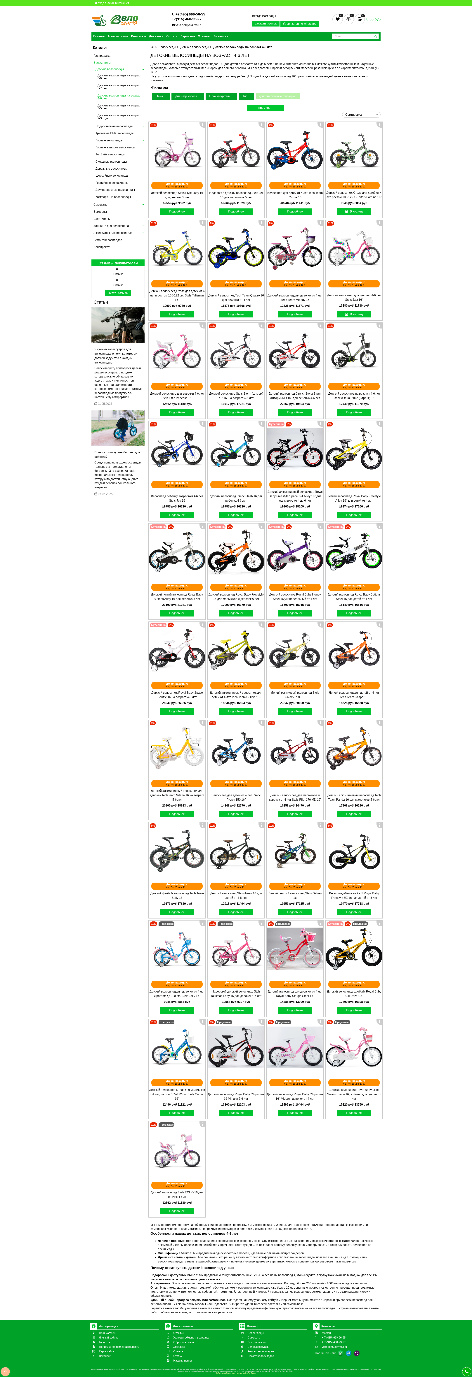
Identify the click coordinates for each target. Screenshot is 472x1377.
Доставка (156, 36)
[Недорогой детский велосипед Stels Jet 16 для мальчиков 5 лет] (236, 150)
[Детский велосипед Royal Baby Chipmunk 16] (295, 1047)
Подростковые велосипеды (114, 126)
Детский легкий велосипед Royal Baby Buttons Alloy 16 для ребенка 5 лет (177, 596)
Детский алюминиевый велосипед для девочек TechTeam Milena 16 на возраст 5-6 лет (177, 795)
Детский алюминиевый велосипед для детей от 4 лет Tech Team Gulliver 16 (236, 695)
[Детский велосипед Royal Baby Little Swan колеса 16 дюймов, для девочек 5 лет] (354, 1047)
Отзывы (204, 36)
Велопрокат (101, 247)
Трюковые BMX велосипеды (115, 133)
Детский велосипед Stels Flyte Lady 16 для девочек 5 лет (177, 195)
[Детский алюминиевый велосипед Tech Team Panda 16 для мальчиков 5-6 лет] (354, 748)
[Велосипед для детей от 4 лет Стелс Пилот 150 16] (236, 748)
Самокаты (100, 204)
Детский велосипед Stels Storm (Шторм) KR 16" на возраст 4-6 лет (236, 396)
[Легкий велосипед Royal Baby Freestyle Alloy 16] (354, 449)
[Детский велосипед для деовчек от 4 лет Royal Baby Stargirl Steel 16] (295, 949)
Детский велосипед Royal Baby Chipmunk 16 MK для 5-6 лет (236, 1096)
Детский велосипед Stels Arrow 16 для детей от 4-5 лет (236, 895)
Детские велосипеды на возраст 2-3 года (119, 117)
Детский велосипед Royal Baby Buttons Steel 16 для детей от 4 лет (354, 596)
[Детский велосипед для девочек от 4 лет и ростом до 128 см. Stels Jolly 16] (177, 949)
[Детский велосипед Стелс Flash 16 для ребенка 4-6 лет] (236, 449)
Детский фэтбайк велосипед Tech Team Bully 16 (177, 895)
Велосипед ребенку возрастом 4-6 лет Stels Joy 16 (177, 498)
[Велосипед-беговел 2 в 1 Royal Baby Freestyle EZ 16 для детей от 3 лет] (354, 850)
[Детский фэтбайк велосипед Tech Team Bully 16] (177, 850)
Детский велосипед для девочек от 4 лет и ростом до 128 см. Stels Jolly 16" (177, 993)
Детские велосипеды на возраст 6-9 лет (119, 77)
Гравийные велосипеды (112, 182)
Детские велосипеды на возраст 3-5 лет (119, 107)
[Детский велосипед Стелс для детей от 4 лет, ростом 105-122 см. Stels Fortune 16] (354, 150)
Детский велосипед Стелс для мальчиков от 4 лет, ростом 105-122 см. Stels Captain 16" (177, 1094)
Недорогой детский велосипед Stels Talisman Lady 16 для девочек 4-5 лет (236, 993)
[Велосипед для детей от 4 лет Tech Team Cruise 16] (295, 150)
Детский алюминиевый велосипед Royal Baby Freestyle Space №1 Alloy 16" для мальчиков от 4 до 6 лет (295, 496)
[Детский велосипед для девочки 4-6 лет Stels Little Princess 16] (177, 351)
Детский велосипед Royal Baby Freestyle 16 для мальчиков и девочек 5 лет (236, 596)
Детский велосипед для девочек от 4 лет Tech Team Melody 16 (295, 297)
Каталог (99, 36)
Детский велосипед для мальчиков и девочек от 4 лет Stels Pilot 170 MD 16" (295, 797)
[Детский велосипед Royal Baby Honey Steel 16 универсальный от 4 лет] (295, 552)
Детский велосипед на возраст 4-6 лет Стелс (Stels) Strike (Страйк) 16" (354, 396)
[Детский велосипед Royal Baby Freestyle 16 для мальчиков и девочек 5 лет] (236, 552)
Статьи (101, 302)
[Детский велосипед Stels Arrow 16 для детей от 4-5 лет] (236, 850)
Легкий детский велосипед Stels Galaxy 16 (295, 895)
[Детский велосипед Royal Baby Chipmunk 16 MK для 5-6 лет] (236, 1047)
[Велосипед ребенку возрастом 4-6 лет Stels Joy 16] (177, 449)
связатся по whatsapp (301, 23)
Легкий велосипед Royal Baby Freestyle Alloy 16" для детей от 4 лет (354, 498)
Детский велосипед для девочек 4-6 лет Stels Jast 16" (354, 297)
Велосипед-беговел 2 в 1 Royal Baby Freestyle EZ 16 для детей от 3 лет (354, 895)
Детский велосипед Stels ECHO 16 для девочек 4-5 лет (177, 1194)
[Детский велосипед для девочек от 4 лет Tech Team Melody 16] (295, 248)
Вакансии (221, 36)
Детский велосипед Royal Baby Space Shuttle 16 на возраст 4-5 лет (177, 695)
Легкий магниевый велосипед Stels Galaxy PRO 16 (295, 695)
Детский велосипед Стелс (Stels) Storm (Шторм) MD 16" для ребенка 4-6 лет (295, 396)
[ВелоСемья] (114, 19)
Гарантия (188, 36)
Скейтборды (101, 218)
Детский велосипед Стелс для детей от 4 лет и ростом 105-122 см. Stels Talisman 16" (177, 295)
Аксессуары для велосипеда (113, 232)
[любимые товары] (338, 19)
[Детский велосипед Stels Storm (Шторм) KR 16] (236, 351)
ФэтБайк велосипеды (110, 154)
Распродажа (101, 55)
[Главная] (152, 47)
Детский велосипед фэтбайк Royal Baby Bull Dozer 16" (354, 993)
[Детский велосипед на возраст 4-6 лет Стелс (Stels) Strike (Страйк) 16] (354, 351)
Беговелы (100, 211)
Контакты (138, 36)
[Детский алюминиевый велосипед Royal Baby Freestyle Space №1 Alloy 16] (295, 449)
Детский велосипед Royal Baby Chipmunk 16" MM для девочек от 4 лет (295, 1096)
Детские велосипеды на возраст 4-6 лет (119, 97)
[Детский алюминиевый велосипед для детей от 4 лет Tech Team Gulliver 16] (236, 650)
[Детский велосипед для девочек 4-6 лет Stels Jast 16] (354, 248)
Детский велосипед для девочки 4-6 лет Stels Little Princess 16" (177, 396)
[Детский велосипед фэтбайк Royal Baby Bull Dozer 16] (354, 949)
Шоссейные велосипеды (112, 175)
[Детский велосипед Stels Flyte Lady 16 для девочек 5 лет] (177, 150)
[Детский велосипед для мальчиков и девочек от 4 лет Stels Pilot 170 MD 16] (295, 748)
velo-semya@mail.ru (189, 25)
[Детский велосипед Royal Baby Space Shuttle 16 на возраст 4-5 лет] (177, 650)
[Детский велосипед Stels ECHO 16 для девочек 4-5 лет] (177, 1149)
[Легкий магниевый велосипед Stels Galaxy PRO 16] (295, 650)
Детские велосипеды (110, 69)
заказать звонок (266, 23)
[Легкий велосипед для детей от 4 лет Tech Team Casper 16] (354, 650)
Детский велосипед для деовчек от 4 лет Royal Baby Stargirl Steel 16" (295, 993)
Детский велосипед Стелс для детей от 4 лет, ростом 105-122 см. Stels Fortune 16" (354, 195)
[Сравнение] (349, 19)
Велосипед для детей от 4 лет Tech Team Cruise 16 (295, 195)
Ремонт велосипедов (107, 240)
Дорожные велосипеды (112, 168)
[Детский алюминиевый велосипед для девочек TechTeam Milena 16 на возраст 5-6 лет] (177, 748)
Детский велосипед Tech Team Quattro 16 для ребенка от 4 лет (236, 297)
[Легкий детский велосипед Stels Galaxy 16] (295, 850)
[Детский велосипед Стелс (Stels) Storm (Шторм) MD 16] (295, 351)
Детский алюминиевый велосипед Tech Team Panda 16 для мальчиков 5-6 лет (354, 797)
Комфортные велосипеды (113, 197)
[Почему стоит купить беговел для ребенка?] (118, 428)
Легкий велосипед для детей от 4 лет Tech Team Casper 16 (354, 695)
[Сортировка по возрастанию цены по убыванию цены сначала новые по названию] (361, 115)
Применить (265, 107)
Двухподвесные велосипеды (115, 189)
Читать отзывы (118, 293)
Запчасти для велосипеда (111, 225)
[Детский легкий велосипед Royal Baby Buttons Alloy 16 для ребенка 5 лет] (177, 552)
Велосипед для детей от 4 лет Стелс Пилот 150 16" (236, 797)
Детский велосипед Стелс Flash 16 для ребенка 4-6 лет (236, 498)
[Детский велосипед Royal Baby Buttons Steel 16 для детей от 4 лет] (354, 552)
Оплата (172, 36)
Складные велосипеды (111, 161)
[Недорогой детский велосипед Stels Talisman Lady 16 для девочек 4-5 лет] (236, 949)
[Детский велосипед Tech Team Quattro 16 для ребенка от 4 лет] (236, 248)
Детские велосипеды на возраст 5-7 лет (119, 87)
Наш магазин (118, 36)
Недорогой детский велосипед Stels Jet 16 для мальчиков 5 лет (236, 195)
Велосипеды (102, 62)
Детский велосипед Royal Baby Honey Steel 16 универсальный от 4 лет (295, 596)
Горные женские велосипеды (116, 147)
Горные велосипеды (109, 140)
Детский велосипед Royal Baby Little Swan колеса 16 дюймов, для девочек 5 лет (354, 1094)
